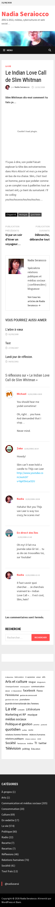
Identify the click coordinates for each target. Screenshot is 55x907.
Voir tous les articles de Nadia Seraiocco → (36, 301)
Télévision (13, 748)
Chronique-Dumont (12, 687)
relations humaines (37, 734)
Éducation (35, 748)
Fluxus (40, 690)
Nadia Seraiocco (25, 14)
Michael (21, 394)
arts (43, 677)
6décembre (19, 677)
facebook (29, 690)
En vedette (8, 820)
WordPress (7, 902)
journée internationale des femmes (22, 703)
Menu (10, 50)
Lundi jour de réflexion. (19, 357)
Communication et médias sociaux (21, 803)
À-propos (7, 792)
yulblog (26, 748)
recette (30, 730)
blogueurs (41, 682)
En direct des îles (27, 532)
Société (10, 743)
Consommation (10, 809)
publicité (44, 725)
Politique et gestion (18, 724)
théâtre (30, 743)
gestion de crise (11, 699)
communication (37, 686)
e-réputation (16, 691)
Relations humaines (13, 860)
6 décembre (9, 677)
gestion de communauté (28, 695)
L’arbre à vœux (14, 329)
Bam (18, 902)
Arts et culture (16, 681)
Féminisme (12, 695)
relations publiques (14, 738)
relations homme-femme (16, 734)
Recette (6, 843)
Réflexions (8, 854)
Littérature (33, 709)
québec (24, 730)
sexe (39, 739)
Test (8, 343)
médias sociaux (15, 719)
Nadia (20, 499)
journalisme (24, 699)
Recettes (7, 848)
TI (35, 743)
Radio (5, 837)
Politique (7, 831)
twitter (42, 743)
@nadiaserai (12, 884)
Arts (4, 797)
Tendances (21, 743)
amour (38, 677)
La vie (8, 66)
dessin (7, 691)
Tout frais (7, 871)
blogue (32, 681)
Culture (6, 814)
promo (36, 724)
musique (23, 214)
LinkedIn (21, 710)
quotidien (35, 214)
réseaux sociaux (30, 739)
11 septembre (30, 677)
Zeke (20, 448)
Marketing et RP (15, 714)
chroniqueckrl (25, 687)
